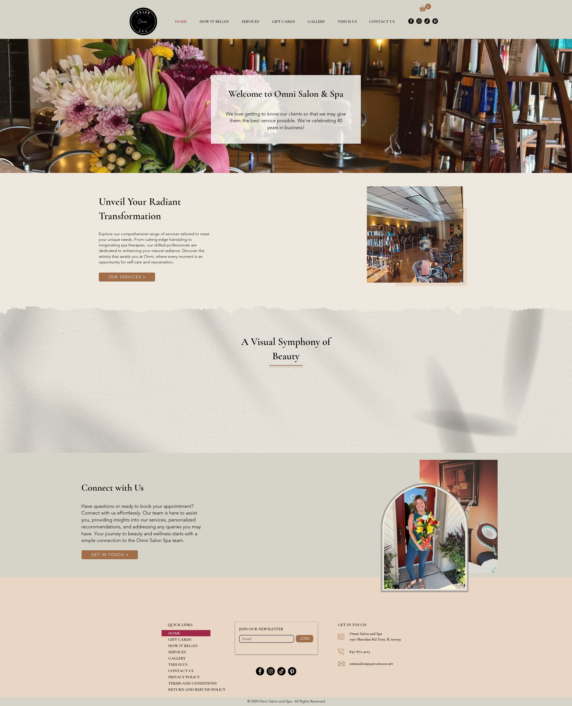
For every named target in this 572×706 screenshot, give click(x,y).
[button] (425, 7)
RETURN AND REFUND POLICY (189, 689)
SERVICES (177, 651)
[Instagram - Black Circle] (419, 21)
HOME (174, 633)
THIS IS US (177, 664)
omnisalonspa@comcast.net (371, 663)
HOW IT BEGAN (183, 645)
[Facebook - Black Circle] (411, 21)
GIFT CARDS (179, 639)
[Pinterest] (435, 21)
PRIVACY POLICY (184, 676)
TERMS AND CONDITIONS (189, 683)
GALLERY (177, 658)
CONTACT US (180, 670)
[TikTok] (427, 21)
